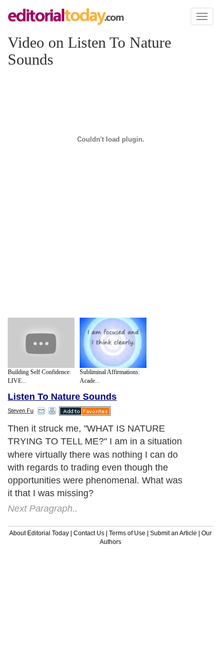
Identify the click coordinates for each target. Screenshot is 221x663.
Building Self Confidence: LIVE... (39, 376)
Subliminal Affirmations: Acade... (110, 376)
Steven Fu (20, 410)
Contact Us (88, 533)
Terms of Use (127, 533)
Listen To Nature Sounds (62, 397)
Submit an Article (173, 533)
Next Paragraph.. (43, 508)
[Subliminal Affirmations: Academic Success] (113, 343)
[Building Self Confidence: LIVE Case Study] (41, 343)
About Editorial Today (39, 533)
